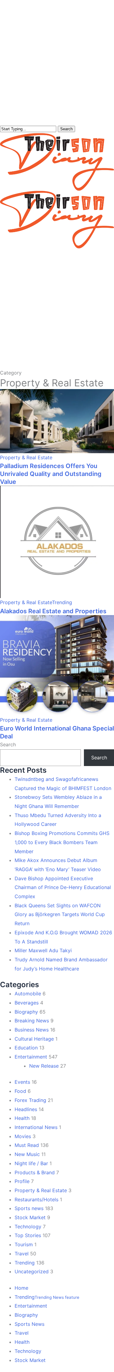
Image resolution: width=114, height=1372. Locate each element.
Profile (22, 1181)
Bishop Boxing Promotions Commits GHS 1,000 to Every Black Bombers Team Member (62, 842)
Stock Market (30, 1217)
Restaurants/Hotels (36, 1199)
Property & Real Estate (26, 457)
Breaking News (32, 1021)
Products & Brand (35, 1172)
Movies (23, 1136)
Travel (22, 1254)
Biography (26, 1012)
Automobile (28, 994)
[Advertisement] (57, 308)
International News (36, 1127)
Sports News (29, 1324)
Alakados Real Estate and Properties (53, 611)
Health (22, 1118)
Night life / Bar (31, 1163)
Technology (28, 1226)
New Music (27, 1154)
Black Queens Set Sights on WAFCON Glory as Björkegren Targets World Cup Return (60, 914)
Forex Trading (30, 1100)
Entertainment (31, 1057)
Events (22, 1082)
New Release (44, 1066)
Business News (32, 1030)
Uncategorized (32, 1271)
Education (26, 1048)
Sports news (29, 1208)
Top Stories (28, 1235)
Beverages (27, 1003)
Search (66, 129)
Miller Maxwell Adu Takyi (43, 950)
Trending (62, 602)
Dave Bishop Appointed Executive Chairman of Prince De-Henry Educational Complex (63, 887)
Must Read (27, 1145)
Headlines (26, 1109)
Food (20, 1091)
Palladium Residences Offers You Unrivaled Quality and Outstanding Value (51, 473)
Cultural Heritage (34, 1039)
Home (21, 1288)
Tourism (24, 1244)
